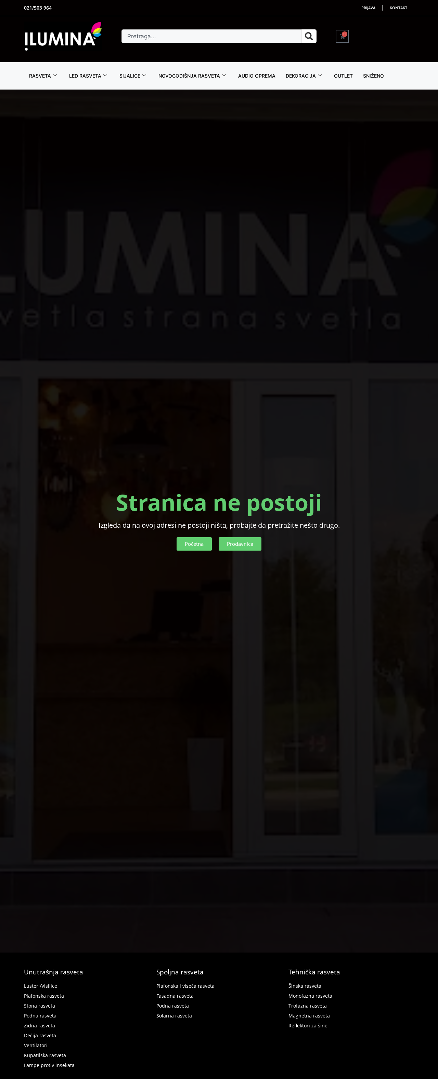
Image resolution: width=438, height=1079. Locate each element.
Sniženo (373, 76)
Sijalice (129, 76)
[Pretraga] (309, 36)
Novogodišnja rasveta (189, 76)
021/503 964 (38, 7)
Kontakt (398, 7)
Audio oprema (256, 76)
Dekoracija (301, 76)
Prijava (368, 7)
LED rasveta (85, 76)
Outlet (343, 76)
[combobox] (211, 36)
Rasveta (40, 76)
